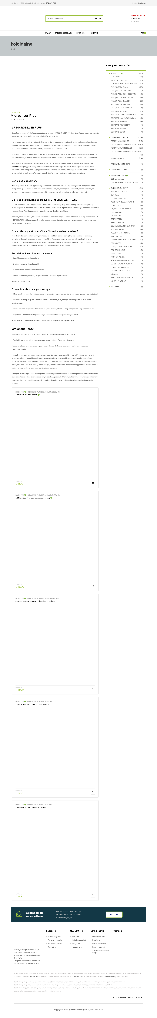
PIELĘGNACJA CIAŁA (48, 701)
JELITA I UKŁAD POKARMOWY (123, 226)
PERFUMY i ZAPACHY (119, 138)
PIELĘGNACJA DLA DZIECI (121, 91)
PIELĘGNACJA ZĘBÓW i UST (51, 392)
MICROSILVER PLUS (34, 392)
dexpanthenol (17, 167)
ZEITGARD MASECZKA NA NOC (123, 118)
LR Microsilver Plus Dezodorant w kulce (31, 808)
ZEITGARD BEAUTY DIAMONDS (123, 115)
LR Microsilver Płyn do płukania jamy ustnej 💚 (34, 498)
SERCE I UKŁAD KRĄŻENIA (121, 264)
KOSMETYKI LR (15, 112)
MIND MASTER (117, 236)
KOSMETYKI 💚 (21, 392)
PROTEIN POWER (117, 257)
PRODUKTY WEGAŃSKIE (120, 170)
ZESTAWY (115, 287)
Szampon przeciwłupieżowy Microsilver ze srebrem (35, 601)
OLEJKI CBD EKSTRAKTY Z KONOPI (125, 182)
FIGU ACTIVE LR (117, 216)
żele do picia (34, 976)
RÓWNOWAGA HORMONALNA (122, 260)
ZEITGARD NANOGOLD (120, 122)
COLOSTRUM (116, 205)
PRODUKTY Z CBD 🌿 (119, 176)
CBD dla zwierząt (117, 179)
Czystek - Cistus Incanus (121, 209)
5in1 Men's (115, 195)
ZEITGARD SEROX (118, 132)
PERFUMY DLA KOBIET (120, 141)
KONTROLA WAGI (117, 229)
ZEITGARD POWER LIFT (120, 125)
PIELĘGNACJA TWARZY (120, 101)
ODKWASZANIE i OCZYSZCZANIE (124, 240)
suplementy (27, 952)
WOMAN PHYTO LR (118, 281)
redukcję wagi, (111, 976)
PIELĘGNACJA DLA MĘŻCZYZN (123, 94)
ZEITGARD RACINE (118, 128)
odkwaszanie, (79, 976)
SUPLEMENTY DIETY (119, 188)
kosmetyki (18, 955)
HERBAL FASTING (118, 223)
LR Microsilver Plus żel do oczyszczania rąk (32, 704)
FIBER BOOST (116, 212)
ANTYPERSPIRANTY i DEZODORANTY (126, 145)
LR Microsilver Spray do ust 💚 (28, 395)
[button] (114, 914)
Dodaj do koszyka (93, 483)
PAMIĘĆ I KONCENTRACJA (121, 247)
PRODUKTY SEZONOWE (120, 164)
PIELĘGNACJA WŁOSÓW (50, 598)
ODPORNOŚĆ (116, 243)
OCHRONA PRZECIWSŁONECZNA (124, 84)
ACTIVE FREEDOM (118, 198)
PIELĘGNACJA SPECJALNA (122, 97)
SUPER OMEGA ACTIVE (120, 267)
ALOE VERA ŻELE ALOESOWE (122, 202)
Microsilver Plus (23, 116)
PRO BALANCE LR (118, 250)
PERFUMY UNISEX (118, 158)
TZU (14, 119)
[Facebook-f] (16, 998)
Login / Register (138, 3)
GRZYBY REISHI (117, 219)
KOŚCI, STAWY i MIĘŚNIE (120, 233)
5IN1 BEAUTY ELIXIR (119, 192)
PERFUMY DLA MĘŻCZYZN (121, 148)
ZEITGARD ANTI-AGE (119, 111)
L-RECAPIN (115, 77)
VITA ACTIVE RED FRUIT (121, 271)
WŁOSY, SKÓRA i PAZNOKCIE (122, 278)
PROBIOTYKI (116, 254)
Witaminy (114, 274)
